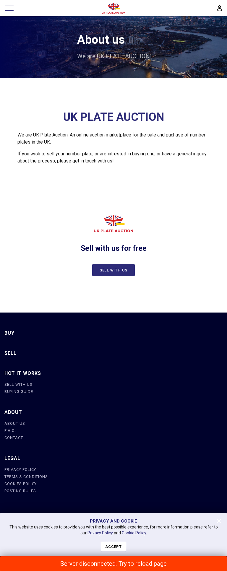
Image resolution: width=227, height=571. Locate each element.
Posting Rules (20, 491)
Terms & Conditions (26, 476)
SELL (10, 353)
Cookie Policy (134, 533)
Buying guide (18, 391)
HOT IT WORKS (22, 373)
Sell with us (113, 270)
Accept (113, 546)
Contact (13, 437)
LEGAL (12, 458)
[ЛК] (219, 8)
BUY (9, 333)
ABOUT (13, 412)
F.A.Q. (10, 430)
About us (14, 423)
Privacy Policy (20, 469)
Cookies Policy (20, 483)
